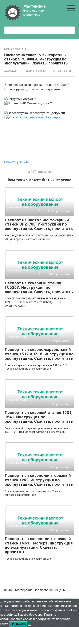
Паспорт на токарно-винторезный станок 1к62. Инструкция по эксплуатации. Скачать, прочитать (39, 480)
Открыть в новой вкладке (41, 117)
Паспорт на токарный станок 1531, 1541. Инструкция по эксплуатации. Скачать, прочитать (39, 417)
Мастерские (34, 6)
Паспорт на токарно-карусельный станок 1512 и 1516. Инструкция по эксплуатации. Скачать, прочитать (39, 354)
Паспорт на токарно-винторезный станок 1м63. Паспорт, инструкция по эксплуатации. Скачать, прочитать (39, 545)
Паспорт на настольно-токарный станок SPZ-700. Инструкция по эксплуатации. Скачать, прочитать (39, 224)
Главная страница (15, 48)
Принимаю (18, 624)
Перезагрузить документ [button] (46, 113)
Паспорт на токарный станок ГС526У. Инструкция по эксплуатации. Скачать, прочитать (39, 287)
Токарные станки (35, 70)
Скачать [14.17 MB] (17, 162)
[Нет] (29, 625)
